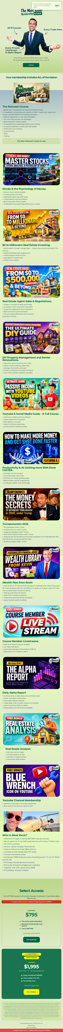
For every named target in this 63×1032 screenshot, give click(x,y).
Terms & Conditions (31, 1027)
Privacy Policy (31, 1025)
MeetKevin (31, 849)
